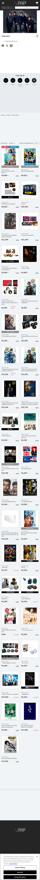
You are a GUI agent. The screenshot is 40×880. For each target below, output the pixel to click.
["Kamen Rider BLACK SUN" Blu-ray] (30, 322)
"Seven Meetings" (26, 598)
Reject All (20, 872)
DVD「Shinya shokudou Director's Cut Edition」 (27, 726)
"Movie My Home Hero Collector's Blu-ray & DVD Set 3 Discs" (9, 302)
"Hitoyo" (23, 567)
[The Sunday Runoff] (30, 454)
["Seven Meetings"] (30, 584)
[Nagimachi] (10, 584)
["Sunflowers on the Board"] (10, 190)
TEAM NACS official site (11, 41)
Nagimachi (4, 598)
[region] (20, 867)
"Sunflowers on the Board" (8, 204)
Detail (17, 175)
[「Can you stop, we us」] (30, 616)
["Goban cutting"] (30, 254)
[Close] (37, 857)
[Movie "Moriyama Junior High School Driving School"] (10, 711)
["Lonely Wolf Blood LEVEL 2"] (10, 487)
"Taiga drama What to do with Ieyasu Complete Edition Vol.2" (29, 369)
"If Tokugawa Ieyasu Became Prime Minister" (9, 268)
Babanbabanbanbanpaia (27, 171)
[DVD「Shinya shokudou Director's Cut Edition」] (30, 711)
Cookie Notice (13, 864)
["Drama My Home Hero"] (30, 221)
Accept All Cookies (20, 877)
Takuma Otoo (5, 169)
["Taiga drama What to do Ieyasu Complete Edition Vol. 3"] (10, 389)
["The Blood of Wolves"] (30, 487)
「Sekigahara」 (25, 694)
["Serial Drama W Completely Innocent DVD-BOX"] (10, 221)
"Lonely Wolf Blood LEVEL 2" (8, 501)
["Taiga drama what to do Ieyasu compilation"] (30, 287)
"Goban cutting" (25, 268)
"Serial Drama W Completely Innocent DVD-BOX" (8, 236)
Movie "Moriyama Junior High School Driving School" (9, 726)
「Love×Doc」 (25, 663)
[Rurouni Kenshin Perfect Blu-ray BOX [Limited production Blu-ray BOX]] (10, 519)
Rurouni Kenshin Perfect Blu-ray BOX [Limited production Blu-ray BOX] (9, 534)
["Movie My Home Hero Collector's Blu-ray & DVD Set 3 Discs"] (10, 287)
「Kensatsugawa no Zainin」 (9, 663)
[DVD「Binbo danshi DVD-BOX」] (10, 744)
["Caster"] (30, 190)
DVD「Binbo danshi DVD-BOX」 (9, 758)
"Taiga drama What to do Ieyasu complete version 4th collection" (29, 403)
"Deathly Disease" (6, 435)
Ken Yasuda (4, 628)
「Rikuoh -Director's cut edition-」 (10, 694)
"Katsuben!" (4, 567)
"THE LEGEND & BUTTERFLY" (9, 336)
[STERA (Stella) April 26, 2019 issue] (10, 616)
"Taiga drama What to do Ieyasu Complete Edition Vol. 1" (9, 369)
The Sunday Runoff (26, 468)
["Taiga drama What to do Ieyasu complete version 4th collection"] (30, 389)
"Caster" (23, 204)
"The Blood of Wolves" (27, 501)
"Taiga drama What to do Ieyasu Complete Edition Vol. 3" (9, 403)
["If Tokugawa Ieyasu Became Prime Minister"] (10, 254)
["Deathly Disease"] (10, 422)
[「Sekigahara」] (30, 680)
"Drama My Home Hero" (27, 235)
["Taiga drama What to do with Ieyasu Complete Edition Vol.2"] (30, 355)
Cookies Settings (20, 867)
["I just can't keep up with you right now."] (30, 422)
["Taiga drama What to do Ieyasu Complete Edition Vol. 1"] (10, 355)
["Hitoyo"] (30, 553)
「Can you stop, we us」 (27, 630)
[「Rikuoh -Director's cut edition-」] (10, 680)
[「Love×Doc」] (30, 649)
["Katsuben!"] (10, 553)
